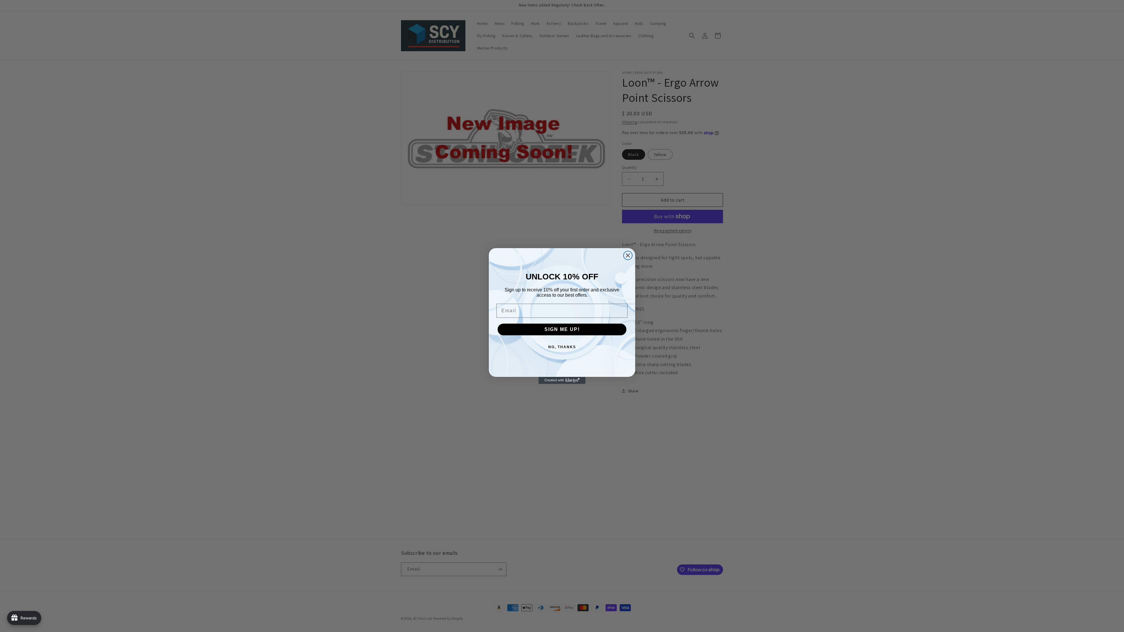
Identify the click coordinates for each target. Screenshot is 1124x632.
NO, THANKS (562, 347)
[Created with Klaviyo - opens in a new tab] (562, 380)
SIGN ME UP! (562, 329)
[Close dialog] (627, 255)
